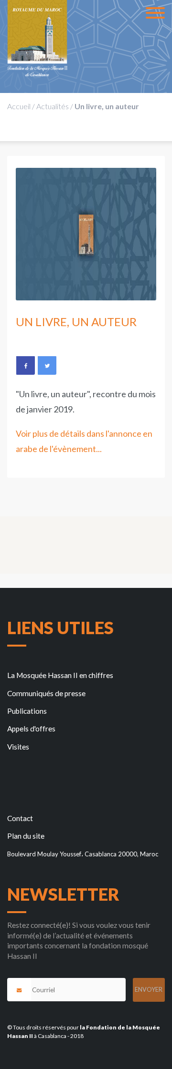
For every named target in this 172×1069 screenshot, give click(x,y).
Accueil (19, 106)
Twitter (46, 365)
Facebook (25, 365)
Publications (27, 711)
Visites (18, 746)
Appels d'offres (31, 728)
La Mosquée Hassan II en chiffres (60, 675)
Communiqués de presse (46, 693)
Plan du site (25, 836)
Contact (20, 818)
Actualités (52, 106)
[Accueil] (37, 38)
